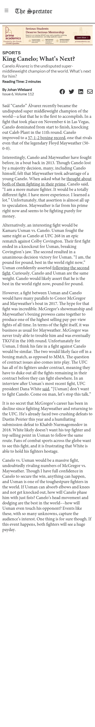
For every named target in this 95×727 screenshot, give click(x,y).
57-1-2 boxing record (46, 138)
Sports (11, 52)
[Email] (90, 92)
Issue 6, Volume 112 (18, 94)
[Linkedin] (80, 92)
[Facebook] (62, 92)
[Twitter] (71, 92)
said (45, 389)
